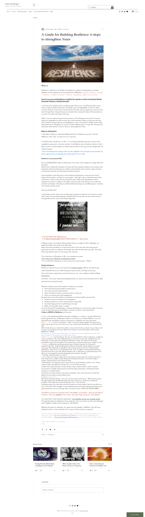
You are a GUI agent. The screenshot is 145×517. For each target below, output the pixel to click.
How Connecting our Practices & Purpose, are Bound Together (98, 465)
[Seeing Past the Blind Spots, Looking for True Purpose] (45, 454)
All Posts (35, 17)
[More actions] (103, 29)
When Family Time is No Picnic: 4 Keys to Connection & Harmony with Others (72, 465)
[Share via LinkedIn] (50, 429)
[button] (112, 7)
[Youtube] (127, 11)
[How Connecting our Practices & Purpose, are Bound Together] (100, 454)
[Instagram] (122, 11)
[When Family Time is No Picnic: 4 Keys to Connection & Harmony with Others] (72, 454)
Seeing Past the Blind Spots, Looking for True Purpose (45, 465)
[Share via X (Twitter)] (46, 429)
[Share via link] (54, 429)
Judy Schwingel (12, 4)
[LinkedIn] (125, 11)
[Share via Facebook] (42, 429)
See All (110, 444)
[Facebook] (120, 11)
